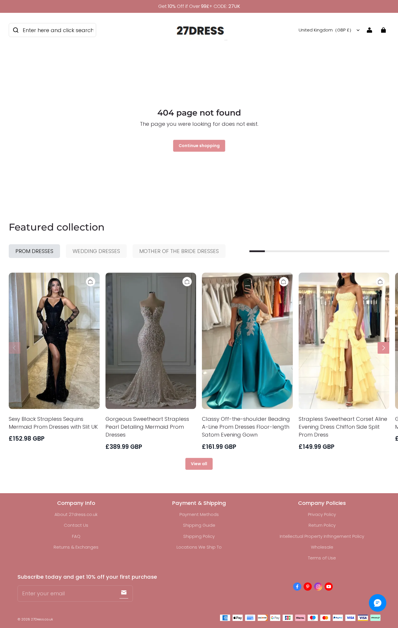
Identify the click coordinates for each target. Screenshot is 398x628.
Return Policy (322, 525)
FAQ (76, 536)
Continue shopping (199, 146)
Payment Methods (199, 514)
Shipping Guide (199, 525)
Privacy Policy (322, 514)
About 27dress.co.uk (76, 514)
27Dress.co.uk (42, 619)
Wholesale (322, 547)
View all (199, 464)
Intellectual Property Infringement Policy (322, 536)
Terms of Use (322, 558)
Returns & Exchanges (76, 547)
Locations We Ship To (199, 547)
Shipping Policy (199, 536)
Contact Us (76, 525)
